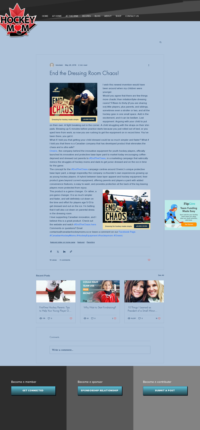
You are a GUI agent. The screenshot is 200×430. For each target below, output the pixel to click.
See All (161, 275)
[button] (108, 16)
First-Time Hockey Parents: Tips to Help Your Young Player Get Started (55, 309)
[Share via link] (71, 251)
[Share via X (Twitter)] (57, 251)
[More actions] (148, 65)
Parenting (91, 242)
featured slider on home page (62, 242)
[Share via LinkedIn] (64, 251)
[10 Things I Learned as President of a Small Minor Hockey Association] (144, 291)
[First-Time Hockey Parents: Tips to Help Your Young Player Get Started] (56, 291)
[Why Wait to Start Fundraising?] (100, 291)
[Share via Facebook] (51, 251)
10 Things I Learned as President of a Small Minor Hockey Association (141, 309)
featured (80, 242)
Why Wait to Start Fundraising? (100, 307)
